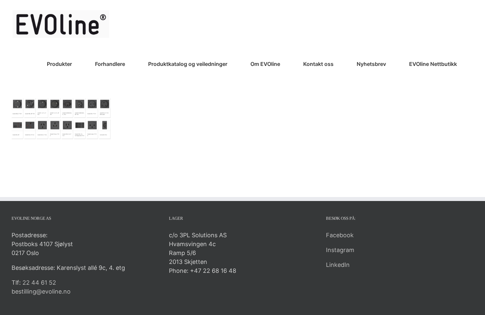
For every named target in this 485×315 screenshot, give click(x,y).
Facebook (340, 235)
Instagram (340, 249)
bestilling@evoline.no (41, 291)
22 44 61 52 (39, 282)
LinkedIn (338, 264)
